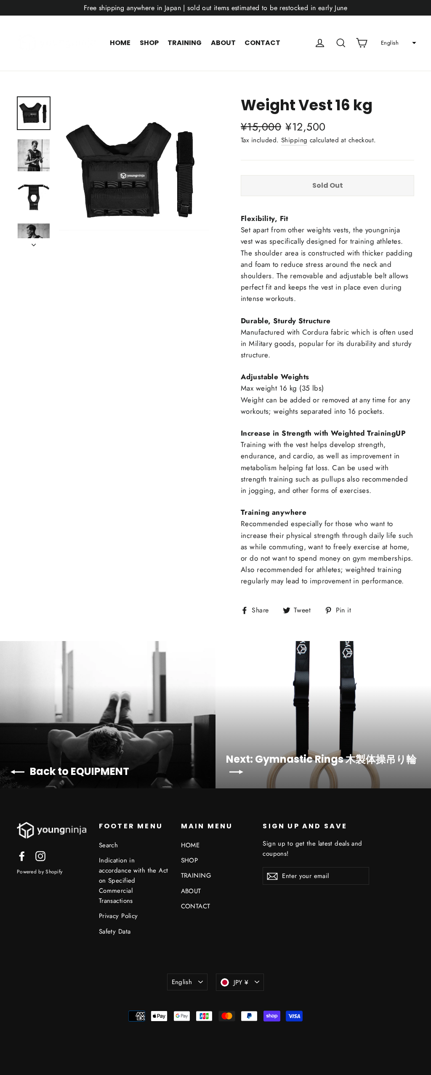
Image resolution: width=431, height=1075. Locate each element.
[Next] (34, 242)
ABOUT (223, 43)
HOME (120, 43)
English (182, 982)
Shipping (294, 140)
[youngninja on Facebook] (22, 855)
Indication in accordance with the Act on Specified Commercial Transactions (133, 880)
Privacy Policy (118, 916)
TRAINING (185, 43)
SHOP (149, 43)
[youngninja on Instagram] (40, 855)
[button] (397, 43)
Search (108, 845)
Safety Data (115, 931)
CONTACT (262, 43)
